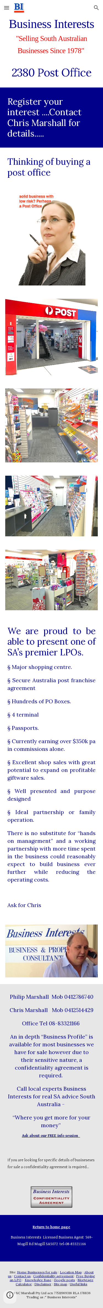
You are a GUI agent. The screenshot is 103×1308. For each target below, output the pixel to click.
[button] (6, 7)
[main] (51, 48)
